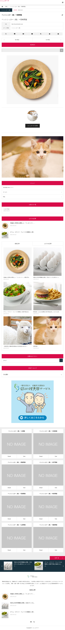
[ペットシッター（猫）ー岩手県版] (46, 477)
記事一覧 (57, 558)
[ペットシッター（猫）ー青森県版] (14, 477)
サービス (5, 192)
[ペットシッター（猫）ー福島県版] (46, 540)
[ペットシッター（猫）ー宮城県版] (14, 508)
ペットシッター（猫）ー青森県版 (17, 462)
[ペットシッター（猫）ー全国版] (14, 446)
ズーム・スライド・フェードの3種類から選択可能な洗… (16, 311)
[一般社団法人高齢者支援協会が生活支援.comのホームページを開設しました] (17, 330)
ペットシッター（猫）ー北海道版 (48, 431)
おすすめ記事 (47, 243)
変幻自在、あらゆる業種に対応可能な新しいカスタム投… (46, 311)
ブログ (32, 360)
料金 (4, 196)
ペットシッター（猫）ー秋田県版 (48, 493)
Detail (9, 456)
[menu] (62, 2)
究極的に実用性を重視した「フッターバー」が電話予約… (16, 277)
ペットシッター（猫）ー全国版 (16, 431)
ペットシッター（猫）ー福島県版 (48, 525)
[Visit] (19, 446)
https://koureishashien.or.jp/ (17, 24)
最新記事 (17, 243)
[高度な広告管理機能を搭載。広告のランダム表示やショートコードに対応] (47, 261)
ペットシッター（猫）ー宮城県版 (17, 493)
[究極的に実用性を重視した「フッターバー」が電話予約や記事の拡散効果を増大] (5, 225)
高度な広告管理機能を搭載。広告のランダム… (22, 603)
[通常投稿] (47, 330)
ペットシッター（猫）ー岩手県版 (48, 462)
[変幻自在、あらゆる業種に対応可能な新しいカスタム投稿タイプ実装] (47, 296)
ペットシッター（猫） (6, 10)
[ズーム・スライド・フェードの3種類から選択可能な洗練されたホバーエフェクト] (5, 234)
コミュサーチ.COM (32, 125)
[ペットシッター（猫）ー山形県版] (14, 540)
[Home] (2, 6)
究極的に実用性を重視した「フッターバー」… (22, 223)
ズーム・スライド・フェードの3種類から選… (22, 232)
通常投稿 (35, 346)
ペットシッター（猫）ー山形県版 (17, 525)
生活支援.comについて (8, 187)
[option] (19, 566)
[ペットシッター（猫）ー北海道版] (46, 446)
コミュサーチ (4, 1)
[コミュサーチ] (32, 577)
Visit (24, 456)
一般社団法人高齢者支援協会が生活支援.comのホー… (15, 346)
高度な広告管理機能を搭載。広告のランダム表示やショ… (46, 277)
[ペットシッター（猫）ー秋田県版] (46, 508)
